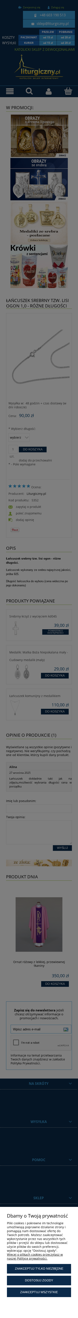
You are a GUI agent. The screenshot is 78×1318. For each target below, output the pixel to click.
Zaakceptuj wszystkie (39, 1292)
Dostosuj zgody (39, 1280)
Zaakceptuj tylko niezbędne (39, 1268)
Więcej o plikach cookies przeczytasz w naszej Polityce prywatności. (35, 1256)
